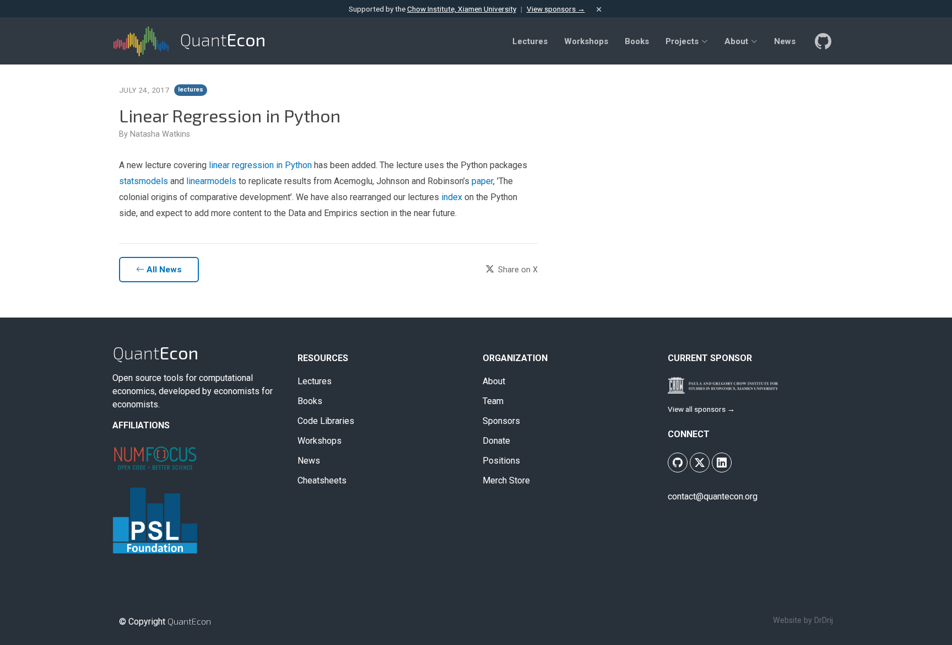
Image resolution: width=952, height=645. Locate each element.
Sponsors (501, 421)
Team (493, 401)
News (309, 460)
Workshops (320, 441)
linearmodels (211, 181)
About (494, 381)
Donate (496, 441)
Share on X (517, 270)
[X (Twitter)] (700, 462)
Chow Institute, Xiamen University (461, 8)
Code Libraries (326, 421)
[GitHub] (821, 41)
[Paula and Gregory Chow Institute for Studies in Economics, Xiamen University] (723, 384)
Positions (501, 460)
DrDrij (823, 620)
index (451, 197)
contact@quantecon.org (713, 496)
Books (310, 401)
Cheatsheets (322, 480)
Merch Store (506, 480)
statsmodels (143, 181)
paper (482, 181)
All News (163, 270)
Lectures (315, 381)
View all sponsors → (701, 409)
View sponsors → (556, 8)
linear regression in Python (260, 165)
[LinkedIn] (722, 462)
